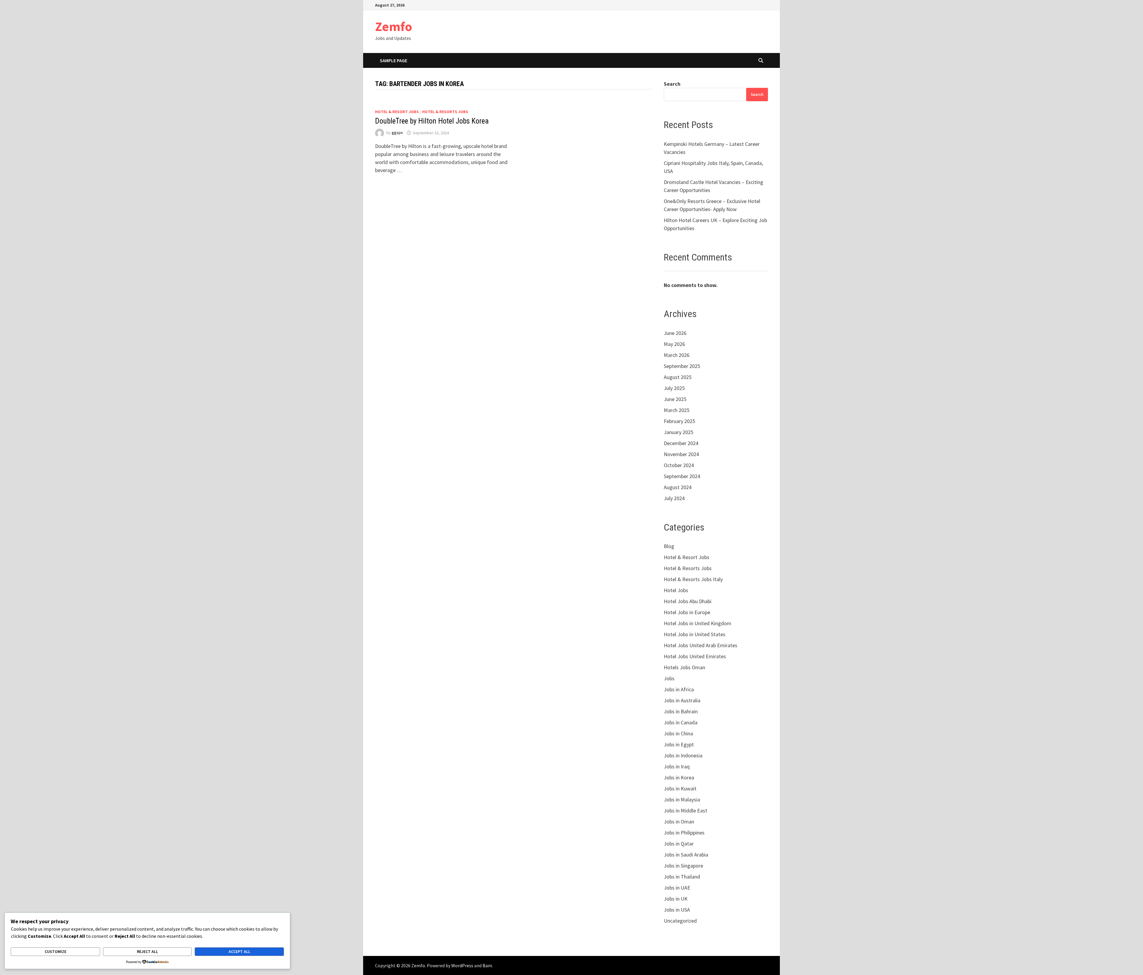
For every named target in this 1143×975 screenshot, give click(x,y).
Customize (55, 951)
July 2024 (674, 498)
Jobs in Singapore (683, 865)
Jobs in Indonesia (683, 755)
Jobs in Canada (680, 722)
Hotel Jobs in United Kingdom (697, 623)
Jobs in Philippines (684, 832)
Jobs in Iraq (677, 766)
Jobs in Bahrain (681, 711)
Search (672, 83)
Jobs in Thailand (682, 876)
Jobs (669, 678)
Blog (669, 546)
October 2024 (679, 465)
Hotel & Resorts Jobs (445, 111)
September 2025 (682, 366)
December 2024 (681, 443)
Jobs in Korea (679, 777)
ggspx (397, 132)
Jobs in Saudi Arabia (686, 854)
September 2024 (682, 476)
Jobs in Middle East (685, 810)
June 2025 (675, 399)
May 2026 (674, 344)
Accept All (239, 951)
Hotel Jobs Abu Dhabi (687, 601)
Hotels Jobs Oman (684, 667)
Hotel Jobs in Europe (687, 612)
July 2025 (674, 388)
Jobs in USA (677, 909)
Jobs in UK (676, 898)
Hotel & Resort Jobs (397, 111)
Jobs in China (678, 733)
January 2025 (678, 432)
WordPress (462, 965)
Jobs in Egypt (679, 744)
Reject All (147, 951)
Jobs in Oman (679, 821)
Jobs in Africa (679, 689)
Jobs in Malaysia (682, 799)
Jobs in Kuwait (680, 788)
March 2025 (676, 410)
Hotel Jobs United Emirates (695, 656)
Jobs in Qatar (679, 843)
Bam (487, 965)
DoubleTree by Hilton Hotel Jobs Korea (432, 121)
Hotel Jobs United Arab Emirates (700, 645)
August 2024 (677, 487)
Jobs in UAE (677, 887)
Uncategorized (680, 920)
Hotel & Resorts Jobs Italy (693, 579)
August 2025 (677, 377)
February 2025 (679, 421)
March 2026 (676, 355)
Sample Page (393, 60)
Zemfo (393, 26)
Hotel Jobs (676, 590)
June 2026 (675, 333)
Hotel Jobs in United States (694, 634)
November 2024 (681, 454)
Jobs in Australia (682, 700)
